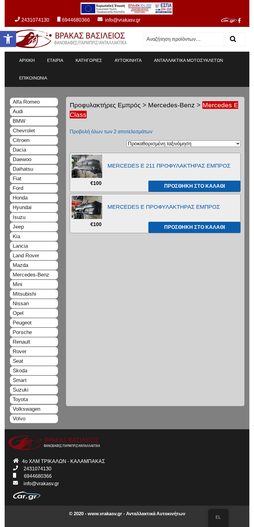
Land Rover (26, 256)
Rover (20, 351)
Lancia (20, 246)
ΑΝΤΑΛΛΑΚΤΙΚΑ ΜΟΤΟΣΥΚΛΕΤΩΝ (188, 60)
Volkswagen (26, 409)
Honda (20, 198)
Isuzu (19, 217)
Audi (18, 111)
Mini (17, 284)
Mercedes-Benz (171, 105)
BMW (19, 121)
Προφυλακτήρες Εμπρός (105, 105)
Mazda (20, 265)
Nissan (21, 303)
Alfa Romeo (26, 102)
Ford (18, 188)
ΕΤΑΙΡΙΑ (55, 60)
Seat (18, 361)
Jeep (18, 227)
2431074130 (35, 20)
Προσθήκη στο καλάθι (194, 186)
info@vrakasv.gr (115, 20)
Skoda (20, 371)
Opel (18, 313)
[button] (8, 39)
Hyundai (22, 207)
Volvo (19, 419)
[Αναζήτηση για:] (183, 39)
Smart (20, 380)
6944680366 (76, 20)
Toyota (20, 399)
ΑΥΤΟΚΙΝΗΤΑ (128, 60)
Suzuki (20, 390)
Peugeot (22, 323)
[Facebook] (242, 20)
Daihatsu (23, 169)
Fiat (17, 179)
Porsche (22, 332)
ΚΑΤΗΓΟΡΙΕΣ (89, 60)
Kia (16, 236)
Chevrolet (24, 131)
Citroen (21, 140)
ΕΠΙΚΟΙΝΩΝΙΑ (33, 77)
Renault (21, 342)
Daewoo (22, 159)
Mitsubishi (24, 294)
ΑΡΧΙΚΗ (27, 60)
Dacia (19, 150)
